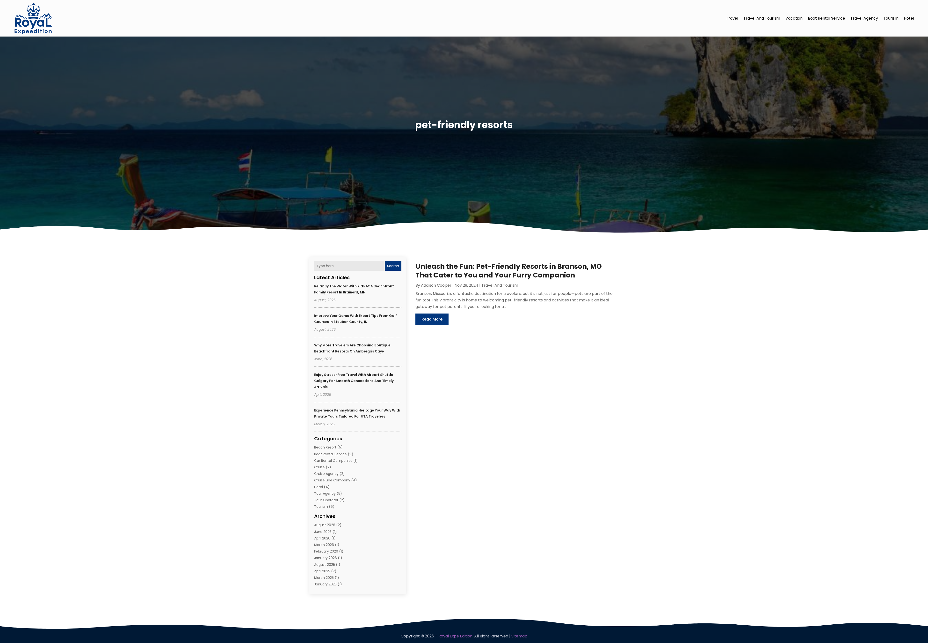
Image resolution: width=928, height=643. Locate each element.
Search (393, 265)
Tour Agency (325, 493)
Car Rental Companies (333, 460)
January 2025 (325, 584)
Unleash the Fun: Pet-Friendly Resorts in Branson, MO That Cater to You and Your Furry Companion (508, 271)
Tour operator (326, 500)
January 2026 (325, 557)
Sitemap (519, 636)
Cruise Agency (326, 473)
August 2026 (324, 525)
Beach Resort (325, 447)
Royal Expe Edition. (455, 636)
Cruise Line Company (332, 480)
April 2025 (322, 571)
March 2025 (324, 577)
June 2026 (323, 531)
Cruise (319, 467)
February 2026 (326, 551)
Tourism (891, 18)
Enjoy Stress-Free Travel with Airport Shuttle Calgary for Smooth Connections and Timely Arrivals (354, 380)
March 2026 (324, 544)
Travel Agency (864, 18)
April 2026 (322, 538)
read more (431, 319)
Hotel (909, 18)
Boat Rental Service (826, 18)
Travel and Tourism (761, 18)
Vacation (794, 18)
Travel (732, 18)
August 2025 (324, 564)
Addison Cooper (436, 285)
